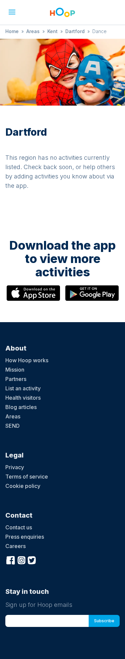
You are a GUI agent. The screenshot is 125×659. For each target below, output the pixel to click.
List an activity (23, 388)
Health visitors (23, 397)
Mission (14, 369)
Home (12, 31)
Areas (33, 31)
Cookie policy (22, 486)
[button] (12, 12)
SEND (12, 425)
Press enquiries (24, 536)
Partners (15, 379)
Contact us (18, 527)
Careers (15, 546)
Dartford (75, 31)
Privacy (14, 467)
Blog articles (21, 407)
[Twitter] (32, 559)
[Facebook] (10, 559)
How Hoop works (26, 360)
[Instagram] (21, 559)
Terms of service (26, 476)
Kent (52, 31)
